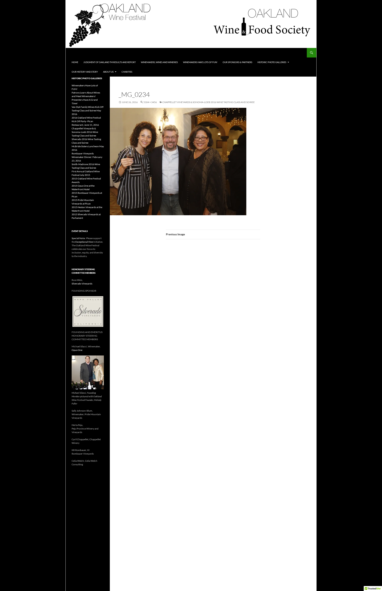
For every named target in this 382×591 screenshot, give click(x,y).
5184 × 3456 (150, 102)
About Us (108, 71)
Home (75, 62)
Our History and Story (85, 71)
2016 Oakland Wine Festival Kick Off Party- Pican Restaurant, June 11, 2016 (86, 121)
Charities (127, 71)
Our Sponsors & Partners (237, 62)
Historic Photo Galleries (271, 62)
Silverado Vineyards (82, 283)
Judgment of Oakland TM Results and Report (109, 62)
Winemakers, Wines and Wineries (159, 62)
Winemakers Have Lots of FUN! (200, 62)
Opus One (77, 350)
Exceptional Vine (84, 241)
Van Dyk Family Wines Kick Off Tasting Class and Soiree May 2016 (87, 110)
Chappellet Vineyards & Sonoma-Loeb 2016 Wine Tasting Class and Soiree (208, 102)
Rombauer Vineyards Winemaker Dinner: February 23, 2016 (87, 157)
